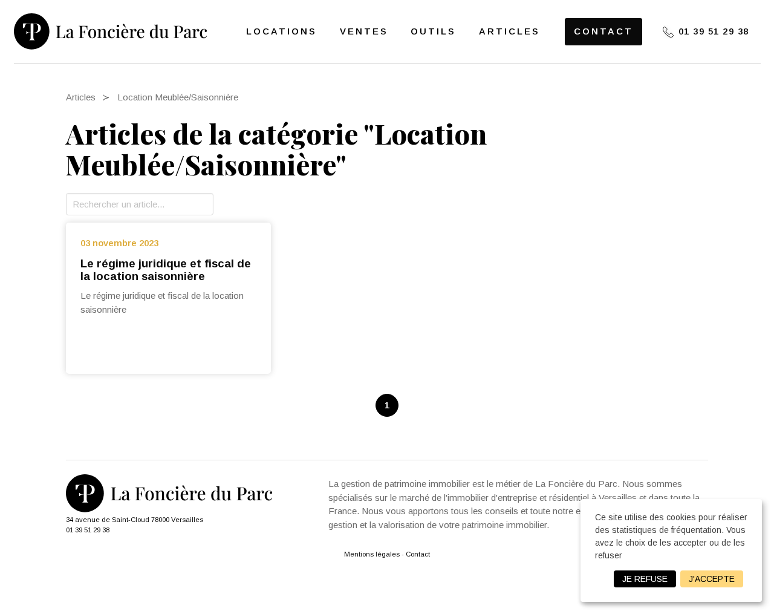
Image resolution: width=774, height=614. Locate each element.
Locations (281, 31)
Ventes (364, 31)
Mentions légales (372, 554)
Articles (509, 31)
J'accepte (712, 579)
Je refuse (645, 579)
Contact (603, 31)
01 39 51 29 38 (713, 31)
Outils (433, 31)
